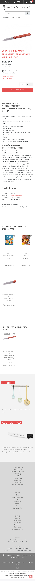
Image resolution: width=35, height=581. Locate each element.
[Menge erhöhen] (27, 84)
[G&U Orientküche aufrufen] (26, 235)
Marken (8, 17)
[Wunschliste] (27, 2)
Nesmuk (17, 504)
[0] (30, 2)
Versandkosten (9, 67)
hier (3, 209)
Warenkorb (17, 525)
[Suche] (27, 13)
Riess (17, 506)
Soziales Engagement (18, 484)
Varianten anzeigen (9, 305)
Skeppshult (17, 501)
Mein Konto (17, 527)
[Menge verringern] (31, 84)
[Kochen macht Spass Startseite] (3, 17)
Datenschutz (17, 480)
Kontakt (17, 518)
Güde (17, 495)
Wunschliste (17, 522)
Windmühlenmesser (18, 17)
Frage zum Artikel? (7, 78)
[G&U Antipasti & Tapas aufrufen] (9, 235)
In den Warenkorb (17, 90)
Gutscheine (17, 520)
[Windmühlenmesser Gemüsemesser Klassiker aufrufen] (9, 276)
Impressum (18, 482)
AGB (18, 476)
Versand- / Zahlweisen (17, 471)
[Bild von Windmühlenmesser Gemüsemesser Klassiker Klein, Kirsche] (16, 38)
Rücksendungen (17, 474)
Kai (17, 499)
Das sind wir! (18, 469)
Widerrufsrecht (17, 478)
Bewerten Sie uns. (17, 529)
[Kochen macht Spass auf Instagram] (17, 568)
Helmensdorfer (17, 508)
